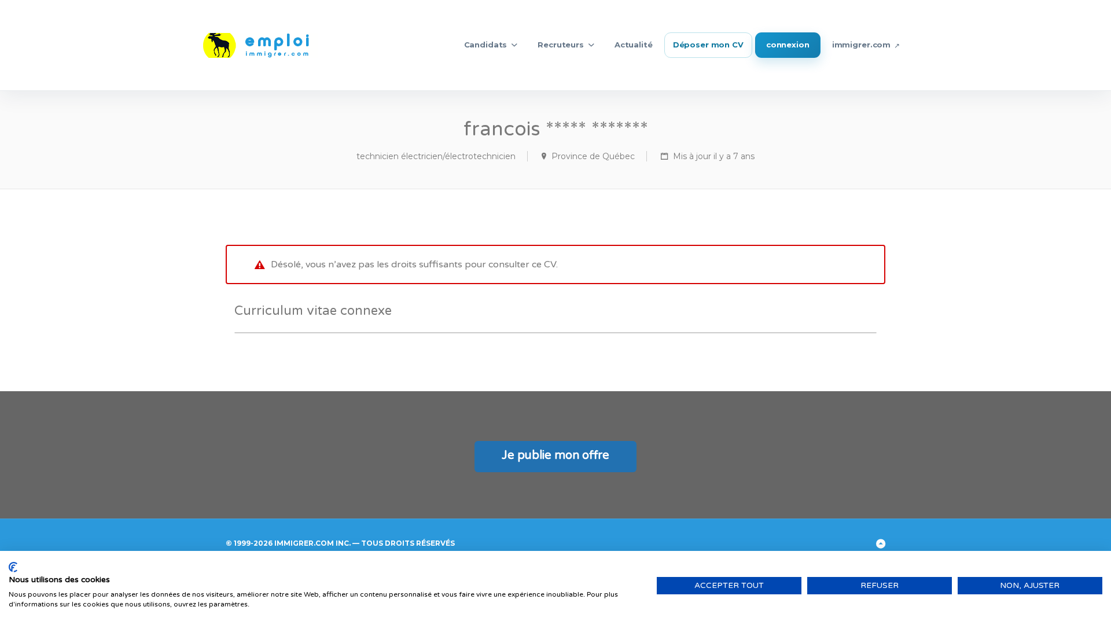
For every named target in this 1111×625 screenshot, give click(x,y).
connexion (788, 44)
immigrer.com (861, 44)
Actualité (634, 44)
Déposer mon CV (708, 44)
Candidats (485, 44)
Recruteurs (561, 44)
